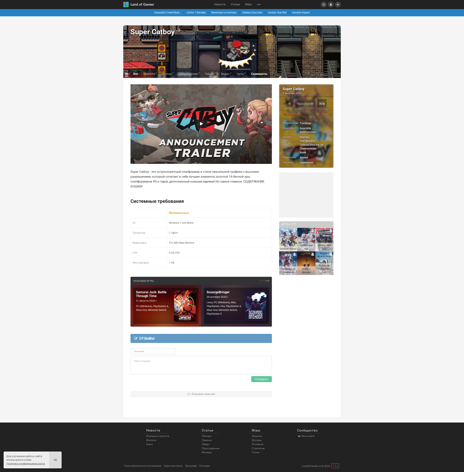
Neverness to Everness (224, 12)
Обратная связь (173, 465)
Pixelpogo (305, 123)
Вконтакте (308, 436)
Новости (219, 4)
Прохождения (210, 448)
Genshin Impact (301, 12)
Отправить (261, 379)
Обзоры (207, 436)
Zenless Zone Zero (252, 12)
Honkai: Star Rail (277, 12)
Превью (207, 440)
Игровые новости (157, 436)
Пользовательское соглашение (142, 465)
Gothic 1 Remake (196, 12)
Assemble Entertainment (308, 130)
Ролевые (257, 444)
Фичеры (207, 452)
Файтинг (305, 137)
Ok (55, 460)
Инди (303, 152)
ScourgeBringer (218, 292)
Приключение (308, 148)
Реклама (204, 465)
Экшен (304, 157)
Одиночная (306, 162)
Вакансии (191, 465)
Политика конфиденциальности (26, 463)
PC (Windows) (292, 114)
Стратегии (258, 448)
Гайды (206, 444)
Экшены (257, 436)
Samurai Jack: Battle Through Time (151, 294)
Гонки (255, 452)
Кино (149, 444)
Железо (151, 440)
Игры (248, 4)
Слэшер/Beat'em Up (311, 144)
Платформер (307, 140)
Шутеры (257, 440)
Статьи (235, 4)
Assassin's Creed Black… (167, 12)
